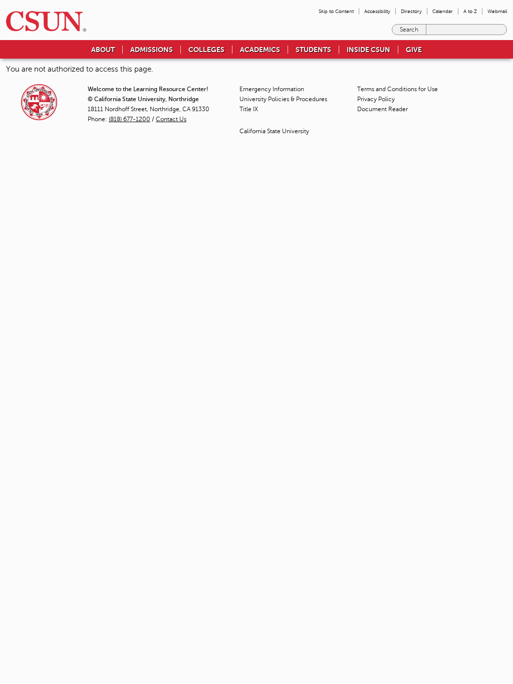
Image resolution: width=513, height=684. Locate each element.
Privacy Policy (376, 99)
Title (248, 109)
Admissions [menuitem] (151, 50)
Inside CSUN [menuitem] (368, 50)
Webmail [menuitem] (497, 11)
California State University (274, 131)
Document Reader (382, 109)
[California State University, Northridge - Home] (43, 21)
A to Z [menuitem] (470, 11)
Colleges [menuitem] (206, 50)
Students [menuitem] (313, 50)
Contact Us (171, 119)
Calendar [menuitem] (442, 11)
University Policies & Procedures (283, 99)
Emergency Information (271, 89)
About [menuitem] (103, 50)
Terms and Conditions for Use (397, 89)
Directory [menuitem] (411, 11)
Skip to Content (336, 11)
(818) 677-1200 (129, 119)
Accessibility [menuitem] (377, 11)
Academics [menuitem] (260, 50)
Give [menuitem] (414, 50)
